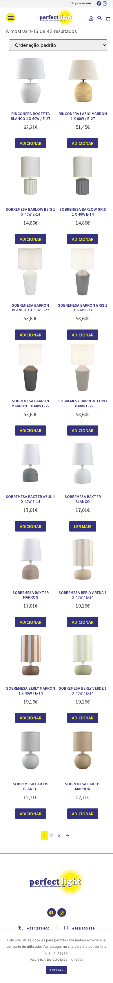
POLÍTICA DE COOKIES (49, 959)
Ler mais (83, 526)
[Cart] (107, 19)
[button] (10, 17)
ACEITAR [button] (56, 970)
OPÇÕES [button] (77, 959)
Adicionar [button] (30, 143)
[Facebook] (98, 3)
